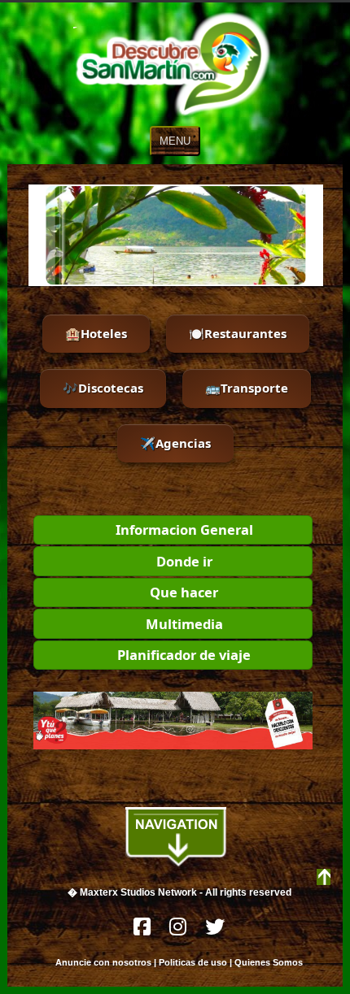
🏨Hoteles (96, 333)
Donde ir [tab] (184, 561)
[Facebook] (143, 931)
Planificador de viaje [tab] (184, 654)
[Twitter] (215, 931)
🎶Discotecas (103, 388)
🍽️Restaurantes (238, 333)
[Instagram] (179, 931)
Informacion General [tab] (184, 529)
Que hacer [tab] (184, 592)
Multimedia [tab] (184, 623)
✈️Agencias (175, 443)
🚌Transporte (246, 388)
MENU (175, 141)
